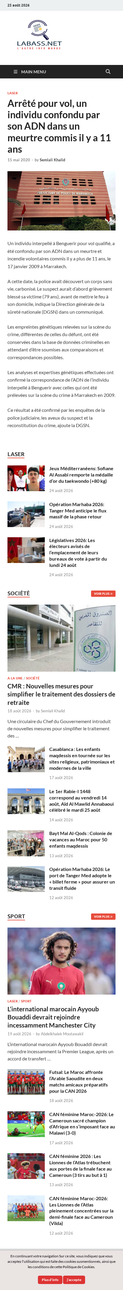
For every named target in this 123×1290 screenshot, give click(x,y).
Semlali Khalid (52, 159)
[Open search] (108, 72)
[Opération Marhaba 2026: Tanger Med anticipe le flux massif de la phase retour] (26, 505)
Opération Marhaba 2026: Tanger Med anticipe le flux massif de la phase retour (78, 510)
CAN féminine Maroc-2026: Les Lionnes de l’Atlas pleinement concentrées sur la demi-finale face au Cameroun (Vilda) (81, 1210)
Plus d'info (50, 1279)
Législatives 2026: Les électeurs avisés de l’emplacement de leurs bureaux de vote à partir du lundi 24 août (78, 552)
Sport (26, 1001)
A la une (15, 678)
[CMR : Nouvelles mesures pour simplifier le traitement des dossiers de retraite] (61, 608)
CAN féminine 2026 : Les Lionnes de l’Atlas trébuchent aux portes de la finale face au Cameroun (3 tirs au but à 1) (80, 1165)
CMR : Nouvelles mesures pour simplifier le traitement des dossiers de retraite (61, 694)
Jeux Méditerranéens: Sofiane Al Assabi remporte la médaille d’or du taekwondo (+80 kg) (81, 474)
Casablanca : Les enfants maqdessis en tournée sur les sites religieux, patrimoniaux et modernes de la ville (82, 758)
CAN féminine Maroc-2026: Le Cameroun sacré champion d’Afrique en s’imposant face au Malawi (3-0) (82, 1123)
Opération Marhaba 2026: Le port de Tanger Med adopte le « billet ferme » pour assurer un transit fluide (82, 878)
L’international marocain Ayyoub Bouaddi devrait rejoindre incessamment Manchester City (53, 1017)
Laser (12, 93)
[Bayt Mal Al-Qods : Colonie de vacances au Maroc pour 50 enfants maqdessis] (26, 834)
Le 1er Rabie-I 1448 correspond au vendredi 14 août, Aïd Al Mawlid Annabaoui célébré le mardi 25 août (81, 800)
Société (33, 678)
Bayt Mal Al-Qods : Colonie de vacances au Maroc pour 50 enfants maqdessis (80, 839)
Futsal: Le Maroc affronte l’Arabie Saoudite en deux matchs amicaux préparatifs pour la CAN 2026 (78, 1081)
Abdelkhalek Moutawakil (62, 1033)
